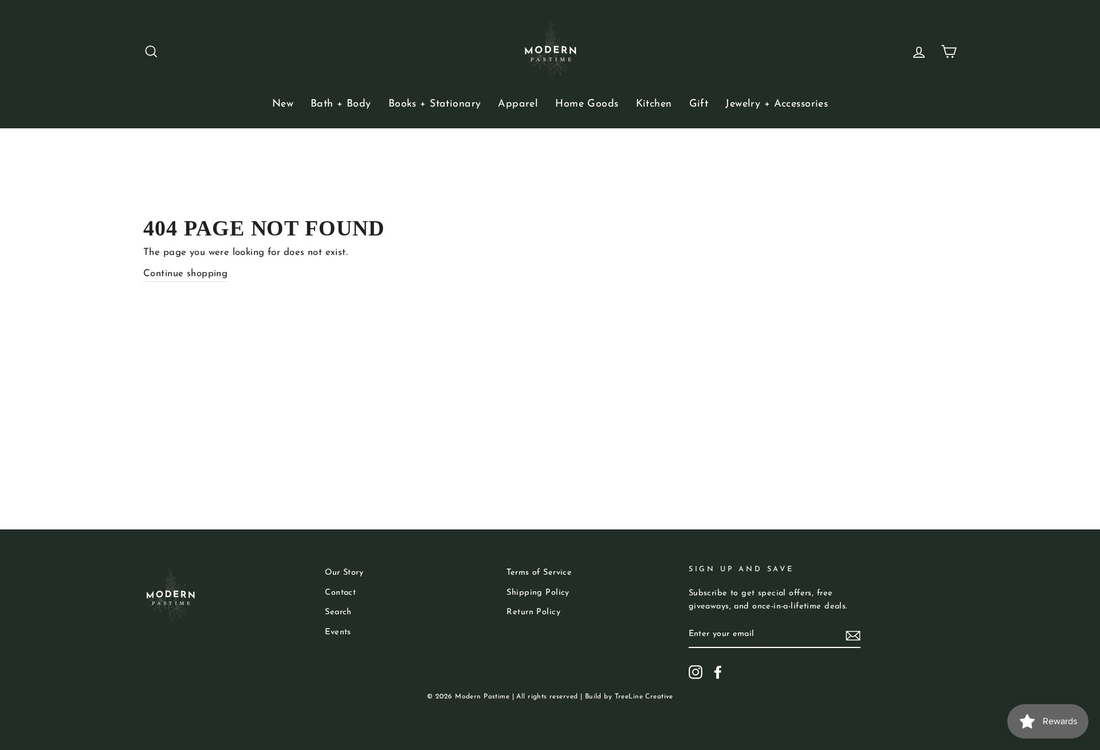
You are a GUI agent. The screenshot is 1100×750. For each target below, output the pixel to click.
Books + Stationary (434, 104)
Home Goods (586, 104)
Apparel (518, 104)
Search (338, 612)
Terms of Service (539, 572)
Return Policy (533, 612)
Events (338, 632)
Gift (699, 104)
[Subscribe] (853, 634)
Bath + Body (341, 104)
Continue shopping (185, 273)
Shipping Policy (537, 592)
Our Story (344, 572)
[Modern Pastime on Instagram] (695, 672)
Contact (340, 592)
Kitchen (654, 104)
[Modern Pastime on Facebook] (718, 672)
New (282, 104)
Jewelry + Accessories (776, 104)
